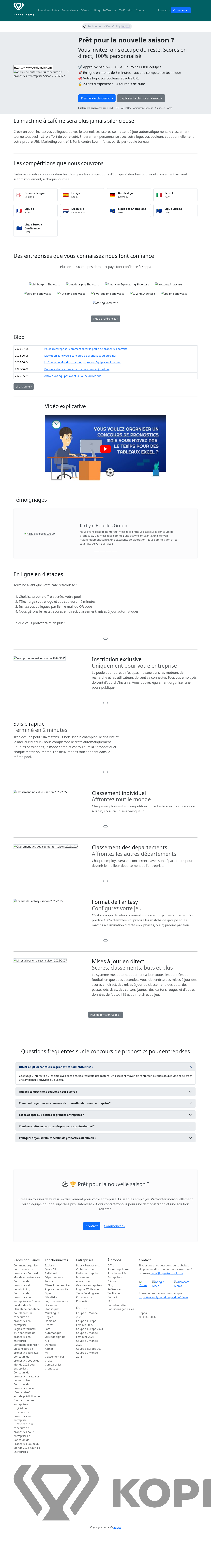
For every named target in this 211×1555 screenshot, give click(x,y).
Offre (110, 1265)
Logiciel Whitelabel (87, 1289)
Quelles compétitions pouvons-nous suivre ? (48, 1091)
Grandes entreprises (89, 1285)
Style (48, 1293)
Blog (97, 10)
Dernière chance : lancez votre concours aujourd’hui (76, 369)
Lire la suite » (24, 386)
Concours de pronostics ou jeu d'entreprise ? (24, 1388)
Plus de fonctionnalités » (105, 1015)
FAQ (110, 1301)
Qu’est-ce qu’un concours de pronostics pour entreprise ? (56, 1067)
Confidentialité (116, 1305)
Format (49, 1281)
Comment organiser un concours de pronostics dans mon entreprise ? (65, 1103)
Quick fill (50, 1269)
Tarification (126, 10)
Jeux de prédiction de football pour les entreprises (27, 1400)
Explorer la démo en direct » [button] (141, 98)
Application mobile (56, 1289)
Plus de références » (105, 318)
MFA (47, 1352)
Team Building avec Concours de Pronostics (88, 1297)
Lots (47, 1329)
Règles (49, 1317)
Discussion (51, 1305)
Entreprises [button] (69, 10)
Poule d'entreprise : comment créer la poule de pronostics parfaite (85, 349)
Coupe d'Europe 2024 (89, 1329)
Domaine (50, 1321)
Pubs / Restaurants (88, 1265)
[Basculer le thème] (195, 10)
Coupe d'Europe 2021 (89, 1349)
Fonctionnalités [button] (47, 10)
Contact (141, 10)
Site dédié (51, 1297)
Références (110, 10)
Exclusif (49, 1265)
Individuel (51, 1273)
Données (50, 1345)
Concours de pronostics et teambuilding (22, 1285)
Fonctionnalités (117, 1273)
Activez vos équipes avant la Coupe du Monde (72, 376)
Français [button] (162, 10)
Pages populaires (118, 1269)
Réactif (49, 1325)
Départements (54, 1277)
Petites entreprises (88, 1273)
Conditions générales (120, 1309)
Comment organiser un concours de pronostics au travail (26, 1348)
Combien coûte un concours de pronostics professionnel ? (57, 1126)
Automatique (53, 1333)
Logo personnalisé (56, 1301)
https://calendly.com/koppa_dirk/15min (163, 1297)
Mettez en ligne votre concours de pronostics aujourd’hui (80, 355)
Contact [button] (92, 1226)
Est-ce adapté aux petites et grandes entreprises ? (51, 1115)
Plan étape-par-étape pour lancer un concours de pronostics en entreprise (27, 1317)
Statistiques (52, 1309)
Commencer (181, 10)
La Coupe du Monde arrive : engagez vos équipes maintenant (82, 362)
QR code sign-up (55, 1337)
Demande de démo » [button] (97, 98)
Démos (111, 1281)
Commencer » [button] (114, 1226)
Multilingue (52, 1313)
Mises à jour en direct (58, 1285)
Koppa (117, 1527)
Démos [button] (85, 10)
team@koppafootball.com (167, 1273)
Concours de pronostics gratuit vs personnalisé (26, 1376)
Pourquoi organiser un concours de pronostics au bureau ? (57, 1138)
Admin (49, 1349)
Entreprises (114, 1277)
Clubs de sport (85, 1269)
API (47, 1341)
